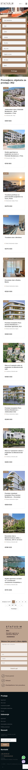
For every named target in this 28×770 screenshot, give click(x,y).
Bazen (5, 65)
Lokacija (6, 37)
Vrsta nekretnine (8, 20)
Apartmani (3, 700)
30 (15, 605)
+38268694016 (10, 637)
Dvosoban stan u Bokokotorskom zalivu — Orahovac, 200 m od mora (13, 538)
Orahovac (8, 371)
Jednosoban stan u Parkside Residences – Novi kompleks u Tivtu (14, 111)
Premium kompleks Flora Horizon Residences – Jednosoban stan (13, 410)
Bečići (7, 243)
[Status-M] (7, 3)
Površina (6, 43)
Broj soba (6, 48)
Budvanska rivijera (10, 200)
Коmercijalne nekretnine (6, 708)
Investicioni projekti (5, 705)
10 (9, 605)
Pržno (16, 200)
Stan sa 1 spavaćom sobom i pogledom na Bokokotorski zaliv (14, 452)
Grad (5, 26)
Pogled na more (7, 54)
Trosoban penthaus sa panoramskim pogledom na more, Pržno (14, 196)
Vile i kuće (3, 702)
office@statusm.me (8, 756)
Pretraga (14, 71)
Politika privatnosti (5, 727)
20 (12, 605)
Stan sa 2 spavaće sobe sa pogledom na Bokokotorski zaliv (14, 367)
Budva (7, 286)
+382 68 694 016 (5, 753)
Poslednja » (14, 608)
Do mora (6, 60)
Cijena (5, 31)
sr (20, 4)
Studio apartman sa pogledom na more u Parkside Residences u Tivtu (14, 154)
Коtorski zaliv (9, 115)
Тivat (14, 115)
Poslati (5, 744)
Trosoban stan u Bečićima (13, 237)
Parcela (2, 711)
